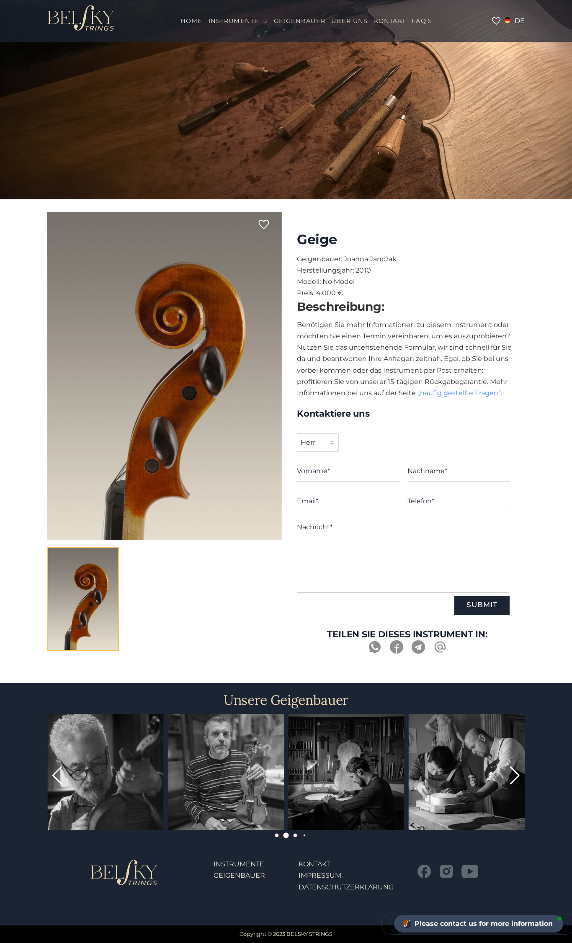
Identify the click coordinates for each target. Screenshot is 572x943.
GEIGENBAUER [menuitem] (299, 21)
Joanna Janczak (370, 259)
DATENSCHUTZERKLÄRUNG (346, 887)
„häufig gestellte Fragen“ (459, 393)
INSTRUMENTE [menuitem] (234, 21)
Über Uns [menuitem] (349, 21)
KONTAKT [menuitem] (390, 21)
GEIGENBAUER (239, 875)
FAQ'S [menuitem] (422, 21)
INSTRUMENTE (239, 864)
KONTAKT (314, 864)
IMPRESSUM (320, 875)
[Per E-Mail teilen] (440, 651)
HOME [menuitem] (191, 21)
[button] (514, 775)
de (520, 21)
